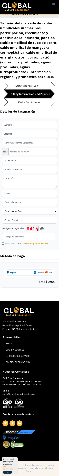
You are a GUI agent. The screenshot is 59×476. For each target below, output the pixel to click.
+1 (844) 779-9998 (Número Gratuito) (23, 381)
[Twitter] (5, 423)
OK (8, 472)
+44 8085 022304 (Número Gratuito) (23, 384)
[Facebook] (12, 423)
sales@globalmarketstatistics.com (19, 393)
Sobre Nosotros (15, 350)
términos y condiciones (35, 243)
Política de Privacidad (18, 362)
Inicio (9, 344)
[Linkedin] (19, 423)
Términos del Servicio (18, 356)
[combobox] (5, 151)
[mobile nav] (54, 4)
